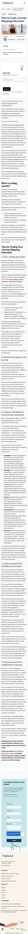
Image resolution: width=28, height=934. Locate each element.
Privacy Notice (6, 93)
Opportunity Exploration (7, 876)
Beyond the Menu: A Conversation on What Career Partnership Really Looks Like (14, 911)
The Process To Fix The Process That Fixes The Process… (12, 907)
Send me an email (7, 735)
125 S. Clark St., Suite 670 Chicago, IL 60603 (7, 862)
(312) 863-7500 (5, 865)
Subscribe (6, 89)
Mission (3, 895)
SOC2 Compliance (23, 929)
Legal (17, 928)
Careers (3, 897)
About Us (3, 892)
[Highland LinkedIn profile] (2, 929)
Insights (3, 890)
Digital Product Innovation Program (10, 873)
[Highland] (8, 3)
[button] (24, 3)
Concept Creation (5, 878)
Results (3, 887)
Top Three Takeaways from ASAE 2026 (11, 904)
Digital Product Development (8, 881)
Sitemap (12, 928)
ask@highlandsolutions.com (11, 796)
